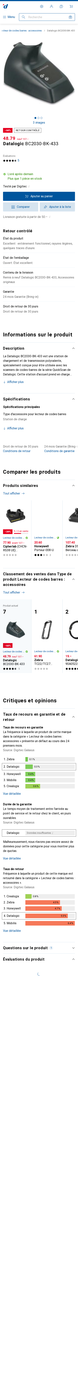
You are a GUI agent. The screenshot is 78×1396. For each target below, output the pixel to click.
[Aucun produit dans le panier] (71, 6)
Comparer (23, 207)
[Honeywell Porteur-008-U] (46, 529)
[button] (39, 176)
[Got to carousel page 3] (41, 118)
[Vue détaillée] (39, 773)
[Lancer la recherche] (23, 17)
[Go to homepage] (5, 6)
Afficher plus (15, 382)
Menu (11, 17)
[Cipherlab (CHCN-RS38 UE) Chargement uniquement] (15, 529)
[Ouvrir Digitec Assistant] (61, 6)
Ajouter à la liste (60, 207)
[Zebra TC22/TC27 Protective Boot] (46, 636)
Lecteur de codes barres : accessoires (21, 30)
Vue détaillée (12, 793)
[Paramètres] (42, 6)
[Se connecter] (51, 6)
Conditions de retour (16, 451)
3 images (39, 122)
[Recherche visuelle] (70, 17)
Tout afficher (11, 493)
